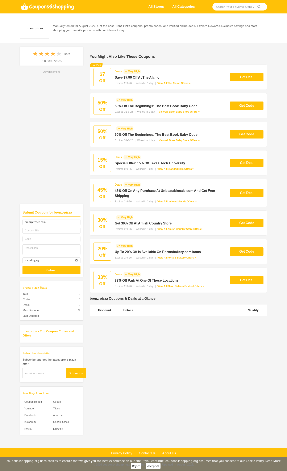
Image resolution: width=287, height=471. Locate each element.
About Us (169, 453)
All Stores (156, 6)
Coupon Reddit (33, 401)
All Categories (183, 6)
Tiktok (56, 408)
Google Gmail (61, 422)
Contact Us (147, 453)
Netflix (28, 428)
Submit (51, 270)
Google (57, 401)
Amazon (58, 415)
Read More (273, 461)
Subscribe (76, 373)
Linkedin (58, 428)
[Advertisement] (51, 137)
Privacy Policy (121, 453)
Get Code (246, 105)
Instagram (30, 422)
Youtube (29, 408)
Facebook (30, 415)
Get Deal (246, 77)
